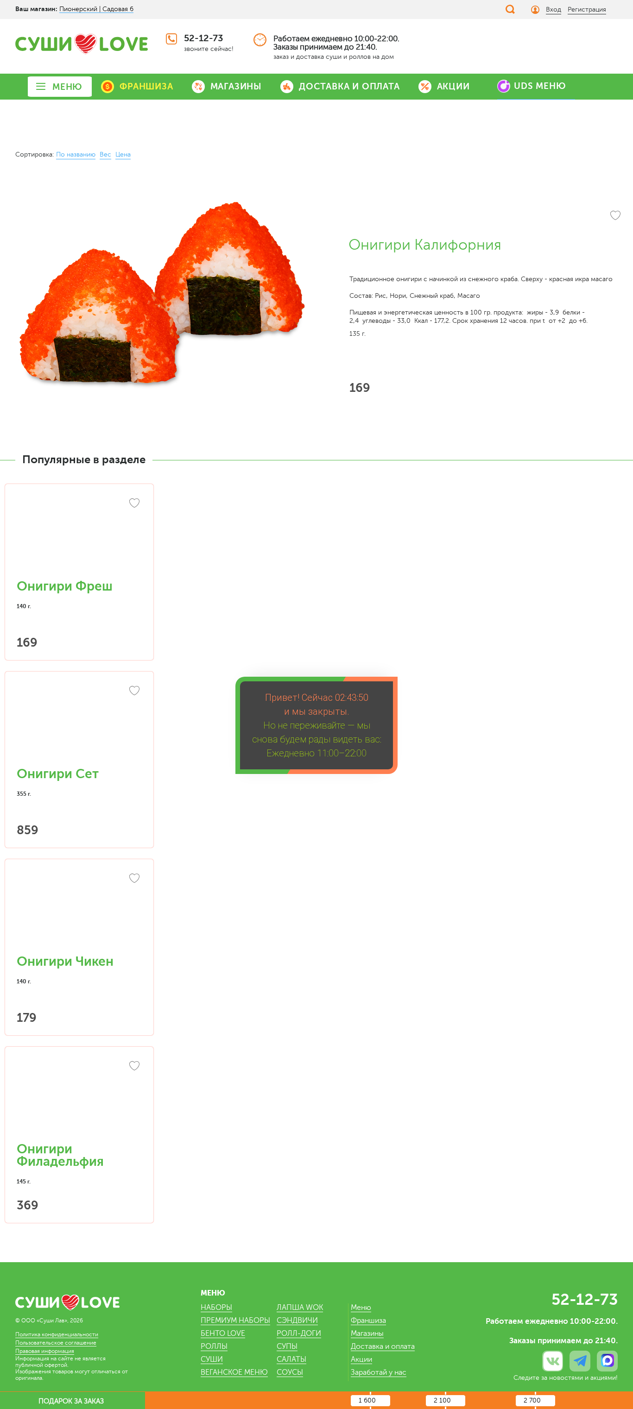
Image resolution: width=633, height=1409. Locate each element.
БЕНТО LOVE (223, 1333)
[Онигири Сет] (79, 724)
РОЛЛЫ (214, 1346)
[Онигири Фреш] (79, 536)
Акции (361, 1359)
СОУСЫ (290, 1372)
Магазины (367, 1333)
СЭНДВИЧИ (297, 1320)
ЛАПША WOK (300, 1307)
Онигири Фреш (65, 586)
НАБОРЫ (216, 1307)
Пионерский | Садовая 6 (96, 9)
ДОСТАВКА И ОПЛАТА (349, 86)
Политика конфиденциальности (56, 1334)
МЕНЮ (67, 87)
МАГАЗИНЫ (236, 86)
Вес (105, 154)
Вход (553, 9)
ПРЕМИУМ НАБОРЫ (235, 1320)
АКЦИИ (453, 86)
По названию (75, 154)
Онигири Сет (58, 774)
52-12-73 (203, 38)
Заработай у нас (378, 1372)
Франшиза (368, 1320)
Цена (123, 154)
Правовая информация (44, 1351)
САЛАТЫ (291, 1359)
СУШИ (212, 1359)
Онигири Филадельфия (60, 1155)
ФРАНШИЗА (146, 86)
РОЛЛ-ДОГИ (299, 1333)
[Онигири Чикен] (79, 911)
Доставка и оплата (383, 1346)
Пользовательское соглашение (55, 1343)
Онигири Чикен (65, 961)
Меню (361, 1307)
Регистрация (587, 9)
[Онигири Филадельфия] (79, 1099)
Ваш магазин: (36, 9)
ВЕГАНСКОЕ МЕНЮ (234, 1372)
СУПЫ (287, 1346)
